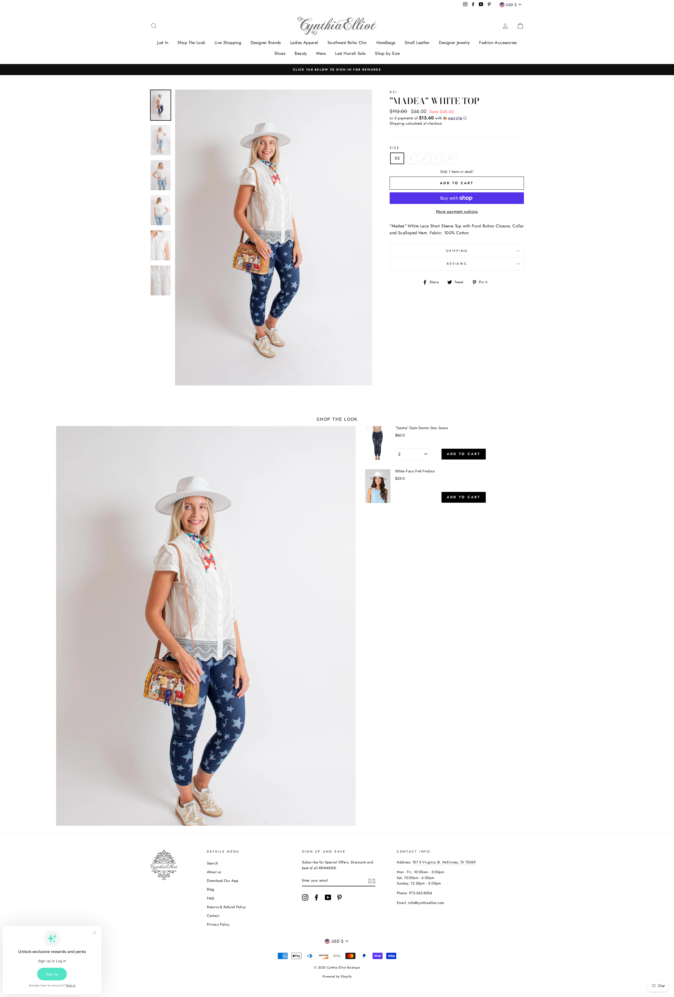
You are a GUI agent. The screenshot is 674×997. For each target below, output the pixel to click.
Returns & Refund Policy (226, 907)
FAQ (210, 898)
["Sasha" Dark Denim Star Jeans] (377, 443)
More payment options (457, 211)
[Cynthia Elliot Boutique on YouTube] (328, 897)
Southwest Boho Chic (347, 43)
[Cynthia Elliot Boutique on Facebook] (316, 897)
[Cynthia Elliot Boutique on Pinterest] (339, 897)
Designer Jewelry (454, 43)
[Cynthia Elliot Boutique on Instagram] (305, 897)
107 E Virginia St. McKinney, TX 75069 (444, 862)
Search (212, 863)
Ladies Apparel (304, 43)
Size (395, 147)
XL (450, 158)
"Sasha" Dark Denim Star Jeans (421, 428)
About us (214, 871)
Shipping (397, 123)
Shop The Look (191, 43)
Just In (162, 43)
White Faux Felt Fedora (415, 471)
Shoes (279, 53)
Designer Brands (266, 43)
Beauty (301, 53)
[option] (337, 69)
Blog (210, 889)
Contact (213, 915)
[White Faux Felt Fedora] (377, 486)
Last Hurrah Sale (350, 53)
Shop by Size (387, 53)
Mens (321, 53)
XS (397, 158)
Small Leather (417, 43)
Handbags (385, 43)
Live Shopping (228, 43)
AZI (393, 92)
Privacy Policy (218, 924)
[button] (457, 118)
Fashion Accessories (498, 43)
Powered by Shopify (337, 976)
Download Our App (222, 880)
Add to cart (463, 453)
